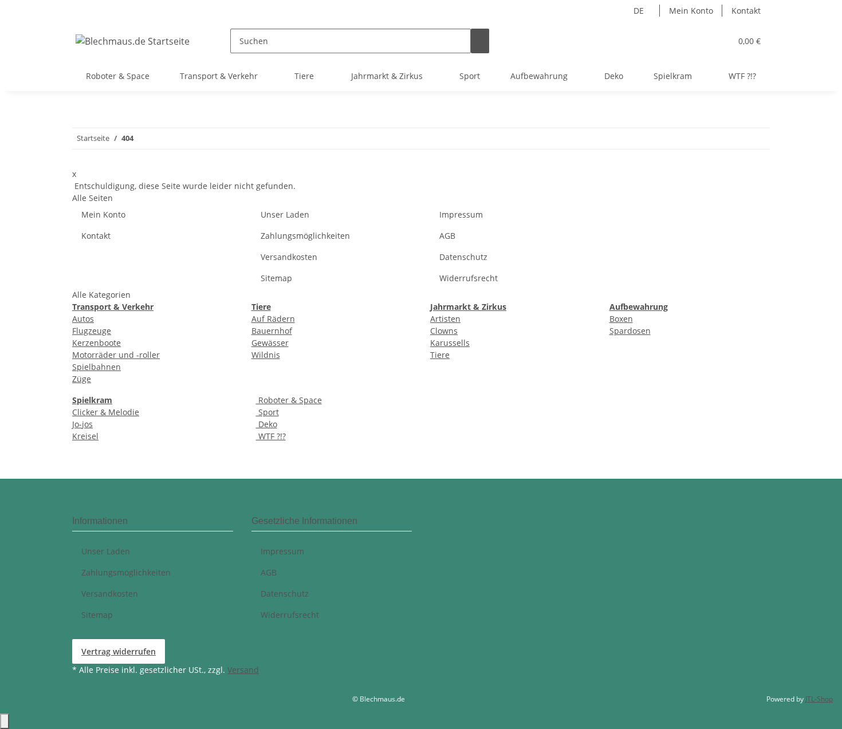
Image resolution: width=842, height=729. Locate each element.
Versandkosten (289, 256)
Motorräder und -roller (116, 354)
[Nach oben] (4, 721)
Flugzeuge (91, 330)
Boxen (621, 318)
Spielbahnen (96, 366)
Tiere (440, 354)
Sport (267, 412)
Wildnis (265, 354)
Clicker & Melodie (105, 412)
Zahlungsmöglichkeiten (305, 235)
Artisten (445, 318)
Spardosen (630, 330)
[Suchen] (480, 41)
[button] (718, 41)
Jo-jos (82, 424)
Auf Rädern (273, 318)
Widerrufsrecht (468, 278)
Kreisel (85, 436)
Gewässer (270, 342)
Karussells (450, 342)
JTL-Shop (819, 699)
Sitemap (276, 278)
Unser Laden (285, 214)
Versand (243, 669)
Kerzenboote (96, 342)
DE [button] (640, 10)
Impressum (461, 214)
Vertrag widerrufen (118, 651)
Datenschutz (463, 256)
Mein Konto (691, 10)
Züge (81, 378)
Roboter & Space (289, 400)
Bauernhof (271, 330)
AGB (447, 235)
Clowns (444, 330)
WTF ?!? (271, 436)
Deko (266, 424)
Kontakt (746, 10)
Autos (83, 318)
